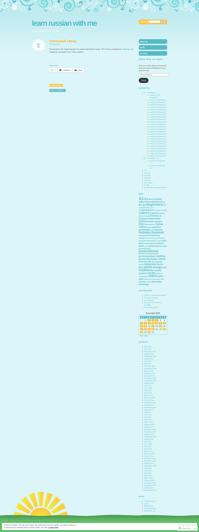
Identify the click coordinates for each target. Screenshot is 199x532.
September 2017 (150, 407)
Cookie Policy (53, 527)
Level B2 (147, 178)
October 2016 (149, 434)
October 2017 (149, 405)
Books (142, 47)
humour (158, 232)
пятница (144, 284)
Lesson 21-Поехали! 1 (158, 144)
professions (144, 254)
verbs (151, 273)
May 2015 (147, 473)
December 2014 (150, 483)
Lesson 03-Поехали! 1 (158, 105)
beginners (154, 204)
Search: (144, 22)
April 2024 (148, 347)
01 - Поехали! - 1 (56, 85)
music (161, 238)
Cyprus (154, 213)
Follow (143, 80)
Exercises (144, 53)
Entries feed (148, 506)
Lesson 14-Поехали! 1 (158, 132)
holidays (145, 232)
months (149, 238)
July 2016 (147, 442)
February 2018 (149, 398)
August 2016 (149, 439)
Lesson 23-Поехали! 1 (158, 149)
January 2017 (149, 427)
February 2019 (149, 373)
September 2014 (150, 490)
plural (146, 246)
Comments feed (150, 508)
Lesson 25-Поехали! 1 (158, 151)
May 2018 (147, 390)
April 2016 (148, 449)
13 (164, 323)
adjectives (145, 201)
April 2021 (148, 349)
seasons (150, 264)
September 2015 (150, 466)
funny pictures (149, 224)
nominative (149, 243)
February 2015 (149, 480)
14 (142, 326)
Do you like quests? (151, 307)
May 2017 (147, 417)
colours (164, 210)
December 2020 (150, 352)
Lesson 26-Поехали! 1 (158, 153)
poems (152, 246)
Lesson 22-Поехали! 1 (158, 146)
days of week (144, 216)
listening (155, 235)
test (164, 267)
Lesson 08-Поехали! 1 (158, 117)
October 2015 (149, 463)
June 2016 (148, 444)
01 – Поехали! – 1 (151, 93)
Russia (143, 259)
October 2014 (149, 488)
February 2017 (149, 425)
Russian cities (156, 258)
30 (149, 332)
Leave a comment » (57, 90)
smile (148, 267)
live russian (148, 183)
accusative (155, 199)
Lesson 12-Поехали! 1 (158, 127)
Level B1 (147, 175)
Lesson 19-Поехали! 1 (158, 141)
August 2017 (149, 410)
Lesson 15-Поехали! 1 (158, 134)
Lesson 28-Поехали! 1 (158, 156)
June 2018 (148, 388)
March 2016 (148, 451)
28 (142, 332)
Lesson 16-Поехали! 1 (158, 136)
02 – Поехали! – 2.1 (151, 158)
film (141, 224)
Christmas (157, 210)
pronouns (153, 253)
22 (145, 329)
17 (153, 326)
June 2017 (148, 415)
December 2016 (150, 429)
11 (157, 323)
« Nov (141, 336)
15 (145, 326)
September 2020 (150, 356)
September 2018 (150, 381)
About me (144, 41)
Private (146, 185)
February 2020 (149, 366)
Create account (149, 501)
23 (149, 329)
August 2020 (149, 359)
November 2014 (150, 485)
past (141, 246)
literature (142, 238)
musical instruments (147, 241)
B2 (144, 205)
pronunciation (147, 256)
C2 (140, 208)
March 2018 (148, 395)
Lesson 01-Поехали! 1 (158, 100)
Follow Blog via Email (150, 59)
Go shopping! (149, 300)
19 (160, 326)
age (164, 202)
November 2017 (150, 403)
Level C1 (147, 180)
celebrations (146, 210)
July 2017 (147, 412)
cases (151, 208)
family (142, 221)
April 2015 (148, 476)
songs (157, 267)
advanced (156, 201)
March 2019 (148, 371)
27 (164, 329)
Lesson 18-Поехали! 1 (158, 139)
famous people (154, 221)
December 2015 (150, 459)
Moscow (156, 238)
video (152, 276)
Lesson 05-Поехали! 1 (158, 110)
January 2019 (149, 376)
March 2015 (148, 478)
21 (142, 329)
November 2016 (150, 432)
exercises (154, 218)
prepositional (148, 251)
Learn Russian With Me (64, 23)
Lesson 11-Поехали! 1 (158, 124)
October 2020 (149, 354)
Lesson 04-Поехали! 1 (158, 107)
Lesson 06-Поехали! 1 (158, 112)
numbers (159, 243)
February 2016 (149, 454)
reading (160, 256)
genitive (156, 227)
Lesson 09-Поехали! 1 (158, 119)
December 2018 (150, 378)
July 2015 (147, 468)
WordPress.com (150, 511)
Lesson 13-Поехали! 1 (158, 129)
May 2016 (147, 446)
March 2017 (148, 422)
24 (153, 329)
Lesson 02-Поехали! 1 (158, 102)
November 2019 (150, 369)
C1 (164, 205)
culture (144, 213)
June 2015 (148, 471)
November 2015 (150, 461)
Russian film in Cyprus (150, 262)
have (152, 230)
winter (149, 282)
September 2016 (150, 437)
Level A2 (147, 173)
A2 (146, 199)
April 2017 (148, 420)
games (149, 227)
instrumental (144, 235)
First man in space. (151, 298)
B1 (140, 204)
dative (162, 213)
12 (160, 323)
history (158, 229)
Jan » (146, 336)
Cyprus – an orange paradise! (155, 295)
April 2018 (148, 393)
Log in (146, 504)
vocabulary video (158, 279)
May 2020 (147, 364)
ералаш (157, 281)
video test (148, 279)
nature (158, 241)
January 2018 (149, 400)
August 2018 (149, 383)
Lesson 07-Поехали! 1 (158, 115)
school (141, 265)
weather (142, 282)
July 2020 (147, 361)
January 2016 (149, 456)
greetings (144, 229)
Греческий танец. (63, 41)
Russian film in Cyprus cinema (155, 188)
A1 (145, 170)
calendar (145, 207)
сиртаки (126, 49)
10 (153, 323)
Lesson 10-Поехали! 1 (158, 122)
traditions (146, 270)
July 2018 (147, 386)
